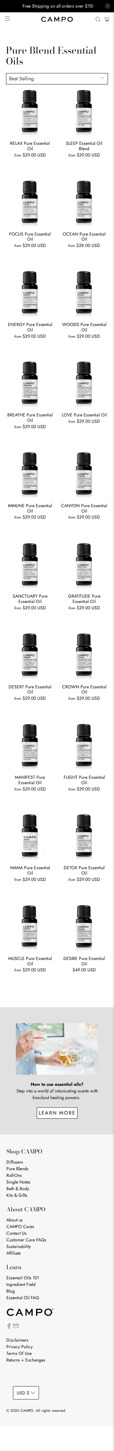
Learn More (57, 1112)
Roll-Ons (14, 1175)
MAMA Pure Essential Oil (30, 870)
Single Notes (18, 1182)
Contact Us (16, 1233)
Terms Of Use (19, 1353)
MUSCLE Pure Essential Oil (30, 961)
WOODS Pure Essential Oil (84, 327)
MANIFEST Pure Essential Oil (30, 779)
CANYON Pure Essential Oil (84, 508)
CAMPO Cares (20, 1226)
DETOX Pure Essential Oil (84, 870)
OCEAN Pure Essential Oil (84, 236)
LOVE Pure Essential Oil (84, 415)
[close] (107, 6)
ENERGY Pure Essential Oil (30, 327)
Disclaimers (17, 1340)
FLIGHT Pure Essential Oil (84, 779)
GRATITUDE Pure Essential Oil (84, 598)
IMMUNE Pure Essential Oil (30, 508)
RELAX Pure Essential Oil (30, 145)
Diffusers (14, 1162)
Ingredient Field (20, 1284)
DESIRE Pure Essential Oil (84, 961)
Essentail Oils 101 (22, 1278)
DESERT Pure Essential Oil (30, 689)
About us (14, 1220)
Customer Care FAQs (26, 1240)
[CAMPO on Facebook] (9, 1327)
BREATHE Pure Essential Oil (30, 417)
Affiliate (13, 1253)
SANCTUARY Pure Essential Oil (30, 598)
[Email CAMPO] (16, 1327)
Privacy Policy (19, 1346)
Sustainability (18, 1246)
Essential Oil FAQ (22, 1297)
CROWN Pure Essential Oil (84, 689)
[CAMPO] (57, 19)
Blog (10, 1291)
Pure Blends (17, 1168)
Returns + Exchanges (25, 1360)
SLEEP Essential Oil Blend (84, 145)
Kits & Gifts (16, 1195)
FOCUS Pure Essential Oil (30, 236)
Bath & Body (17, 1188)
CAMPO (27, 1410)
